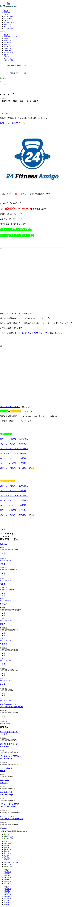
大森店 (2, 664)
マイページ (7, 58)
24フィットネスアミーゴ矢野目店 (14, 453)
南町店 (2, 584)
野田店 (2, 684)
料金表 (6, 38)
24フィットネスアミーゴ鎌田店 (13, 458)
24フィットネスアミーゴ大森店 (13, 468)
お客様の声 (7, 50)
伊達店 (2, 564)
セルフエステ (8, 48)
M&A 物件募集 (8, 60)
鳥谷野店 (3, 544)
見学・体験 (7, 42)
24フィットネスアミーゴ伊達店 (13, 463)
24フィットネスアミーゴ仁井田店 (14, 449)
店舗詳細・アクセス (10, 36)
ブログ (6, 54)
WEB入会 (7, 44)
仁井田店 (3, 604)
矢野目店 (3, 644)
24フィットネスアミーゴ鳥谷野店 (14, 439)
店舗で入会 (7, 40)
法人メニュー (8, 46)
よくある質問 (8, 52)
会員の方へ (7, 56)
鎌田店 (2, 624)
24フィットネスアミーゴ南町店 (13, 444)
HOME (6, 35)
